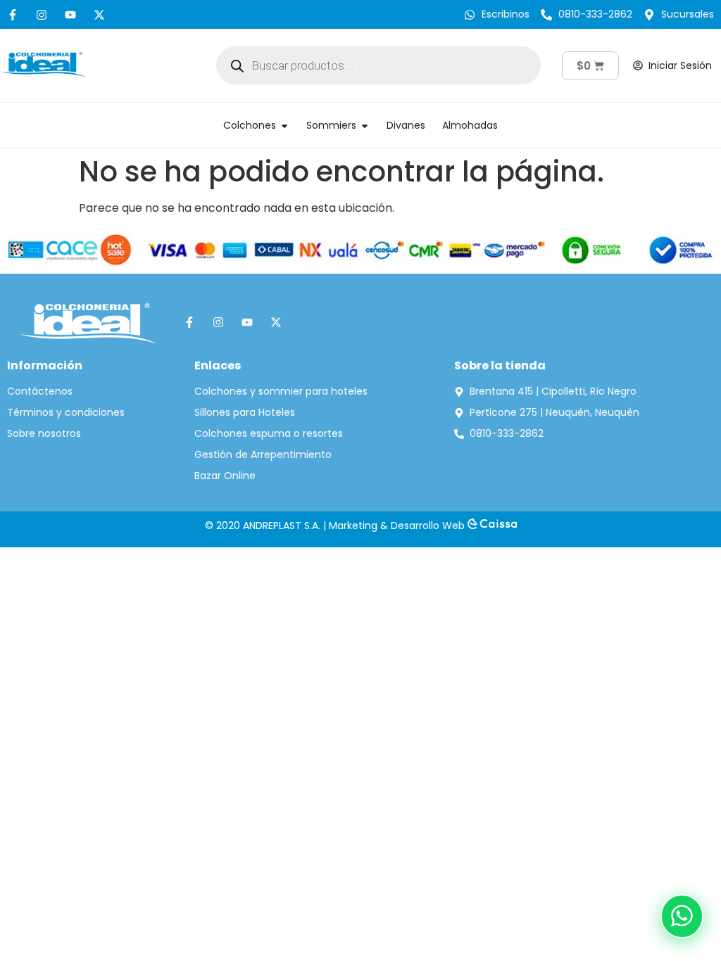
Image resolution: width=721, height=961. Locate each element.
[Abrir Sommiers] (365, 125)
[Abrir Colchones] (284, 125)
